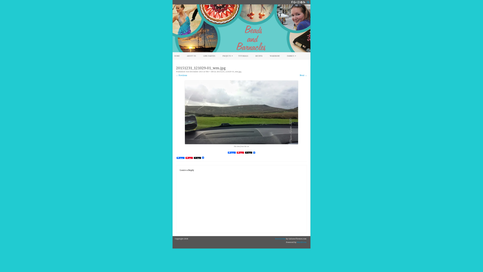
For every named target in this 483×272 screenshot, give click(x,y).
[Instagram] (298, 2)
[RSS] (304, 2)
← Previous (181, 75)
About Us (191, 56)
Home (177, 56)
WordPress (301, 242)
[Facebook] (292, 2)
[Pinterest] (301, 2)
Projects (227, 56)
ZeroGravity (280, 239)
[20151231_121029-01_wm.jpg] (241, 112)
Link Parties (209, 56)
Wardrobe (275, 56)
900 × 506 (210, 72)
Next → (303, 75)
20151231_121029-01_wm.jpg (229, 72)
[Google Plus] (295, 2)
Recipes (259, 56)
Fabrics (290, 56)
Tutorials (243, 56)
